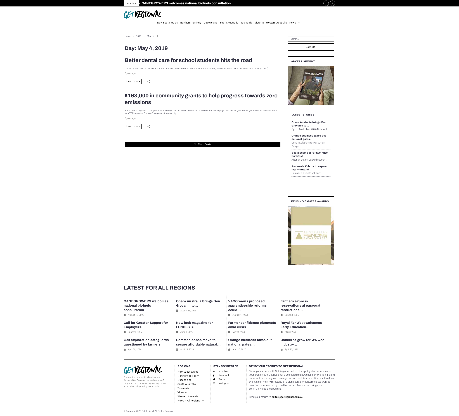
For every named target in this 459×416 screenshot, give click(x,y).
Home (128, 36)
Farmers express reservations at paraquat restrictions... (300, 305)
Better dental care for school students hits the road (188, 60)
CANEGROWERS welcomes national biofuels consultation (146, 305)
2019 (138, 36)
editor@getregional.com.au (287, 397)
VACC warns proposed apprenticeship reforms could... (247, 305)
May (149, 36)
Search (311, 47)
